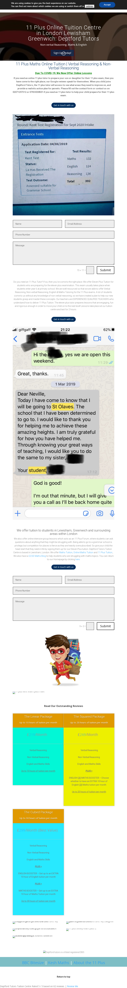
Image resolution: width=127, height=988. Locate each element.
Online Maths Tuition (83, 552)
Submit (105, 270)
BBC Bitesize (33, 962)
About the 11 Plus (89, 962)
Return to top (63, 977)
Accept (107, 4)
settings (89, 6)
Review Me (72, 986)
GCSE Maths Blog (37, 556)
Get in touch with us (64, 105)
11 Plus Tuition (105, 552)
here (77, 559)
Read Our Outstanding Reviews (63, 706)
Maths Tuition (65, 552)
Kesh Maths (58, 962)
